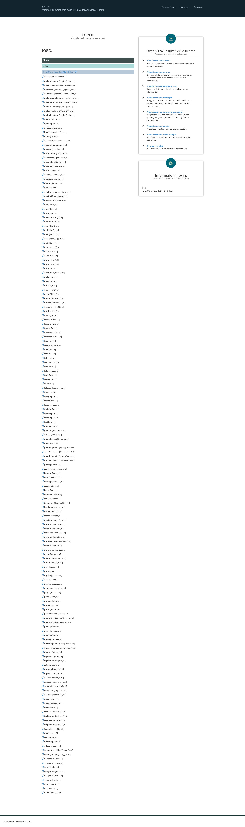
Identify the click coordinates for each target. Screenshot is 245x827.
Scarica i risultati (155, 146)
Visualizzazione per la (161, 134)
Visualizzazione (159, 61)
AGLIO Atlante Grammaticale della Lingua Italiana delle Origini (73, 8)
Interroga (184, 7)
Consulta (198, 7)
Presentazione (167, 7)
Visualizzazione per (158, 72)
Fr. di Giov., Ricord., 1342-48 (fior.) (59, 72)
